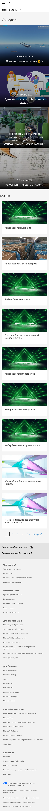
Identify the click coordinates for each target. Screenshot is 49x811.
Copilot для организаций (12, 569)
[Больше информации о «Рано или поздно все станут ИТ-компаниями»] (24, 504)
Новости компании (10, 765)
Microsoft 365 (8, 573)
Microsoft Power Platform (12, 735)
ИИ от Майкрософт (10, 670)
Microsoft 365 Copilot (11, 696)
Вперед (37, 534)
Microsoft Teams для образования (15, 633)
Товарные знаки (29, 802)
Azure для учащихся (10, 658)
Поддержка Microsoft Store (13, 603)
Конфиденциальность (31, 798)
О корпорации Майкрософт (13, 761)
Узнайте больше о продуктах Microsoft (17, 578)
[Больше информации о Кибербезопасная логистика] (24, 358)
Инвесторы (7, 774)
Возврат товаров (9, 608)
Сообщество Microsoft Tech (13, 726)
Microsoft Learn (9, 718)
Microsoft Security (9, 675)
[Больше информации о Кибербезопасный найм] (24, 212)
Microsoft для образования (13, 625)
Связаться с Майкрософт (12, 798)
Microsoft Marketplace (11, 731)
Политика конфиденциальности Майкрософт (19, 770)
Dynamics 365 (8, 683)
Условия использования (12, 802)
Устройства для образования (13, 629)
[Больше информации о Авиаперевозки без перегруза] (24, 248)
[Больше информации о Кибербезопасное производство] (24, 430)
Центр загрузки (9, 599)
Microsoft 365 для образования (14, 638)
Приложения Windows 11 (12, 582)
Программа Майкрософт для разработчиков (19, 713)
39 (28, 534)
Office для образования (11, 642)
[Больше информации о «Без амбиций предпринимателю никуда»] (24, 466)
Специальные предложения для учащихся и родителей (23, 653)
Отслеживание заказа (11, 612)
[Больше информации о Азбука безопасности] (24, 284)
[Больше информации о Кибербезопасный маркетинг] (24, 394)
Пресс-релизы (10, 9)
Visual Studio (8, 744)
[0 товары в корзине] (38, 3)
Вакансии (6, 757)
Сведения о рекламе (10, 806)
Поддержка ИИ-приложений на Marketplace (19, 722)
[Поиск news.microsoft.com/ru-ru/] (9, 3)
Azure (5, 679)
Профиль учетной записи (12, 595)
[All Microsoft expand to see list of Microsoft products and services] (3, 3)
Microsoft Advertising (11, 692)
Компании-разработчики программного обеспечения (23, 740)
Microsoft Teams (9, 701)
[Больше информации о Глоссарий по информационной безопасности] (24, 320)
